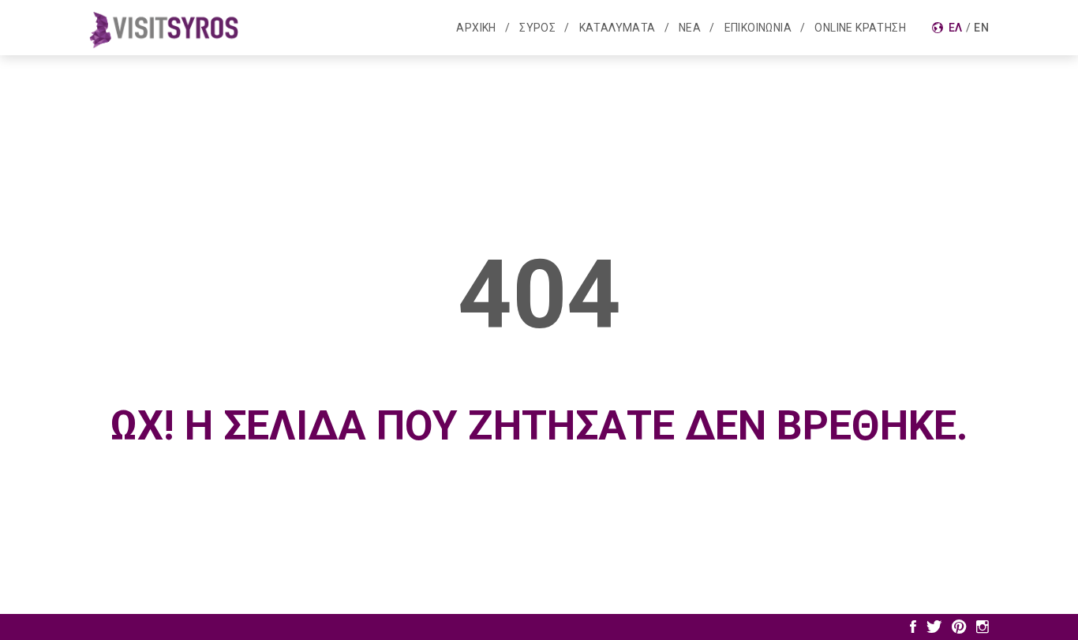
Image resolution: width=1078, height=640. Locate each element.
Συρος (537, 27)
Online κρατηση (860, 27)
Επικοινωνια (758, 27)
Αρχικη (476, 27)
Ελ (956, 27)
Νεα (690, 27)
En (981, 27)
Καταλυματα (617, 27)
